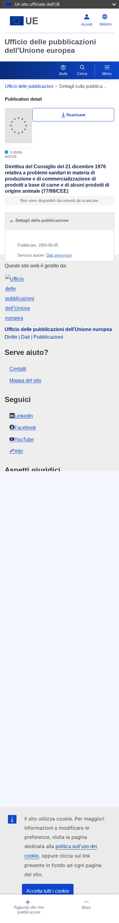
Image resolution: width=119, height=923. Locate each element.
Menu (107, 74)
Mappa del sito (25, 380)
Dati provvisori (59, 255)
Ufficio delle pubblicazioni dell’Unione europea (58, 329)
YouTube (24, 439)
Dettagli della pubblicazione (42, 220)
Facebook (25, 427)
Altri (18, 451)
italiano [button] (105, 24)
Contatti (17, 368)
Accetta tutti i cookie (47, 891)
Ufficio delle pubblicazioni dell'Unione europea (50, 46)
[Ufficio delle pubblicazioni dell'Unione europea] (24, 20)
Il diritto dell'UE (13, 154)
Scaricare (75, 114)
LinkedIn (23, 416)
